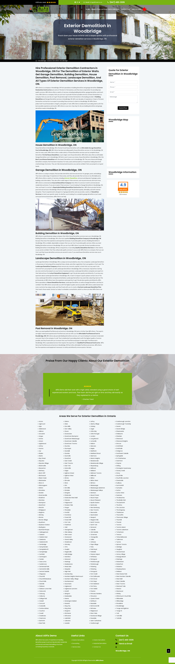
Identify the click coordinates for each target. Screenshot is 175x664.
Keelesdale (68, 596)
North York (94, 525)
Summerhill (120, 485)
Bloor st (41, 483)
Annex (41, 439)
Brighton (41, 512)
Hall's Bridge (68, 554)
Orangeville (94, 537)
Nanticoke (94, 505)
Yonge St (119, 611)
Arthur (41, 446)
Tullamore (119, 539)
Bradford (42, 498)
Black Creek (42, 478)
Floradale (68, 510)
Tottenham (120, 532)
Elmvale (67, 480)
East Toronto (69, 463)
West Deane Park (121, 574)
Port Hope (94, 581)
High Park (68, 571)
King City (67, 606)
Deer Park (42, 623)
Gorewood (68, 537)
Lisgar (92, 429)
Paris (92, 547)
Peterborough (95, 562)
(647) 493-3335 (117, 2)
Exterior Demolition (78, 640)
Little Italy (94, 431)
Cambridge (42, 544)
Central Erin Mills (44, 569)
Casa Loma (42, 562)
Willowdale (119, 598)
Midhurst (93, 468)
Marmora (93, 456)
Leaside (67, 623)
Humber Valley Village (71, 579)
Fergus (67, 507)
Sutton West (120, 493)
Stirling (118, 466)
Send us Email (125, 644)
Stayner (118, 463)
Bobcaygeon (43, 485)
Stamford (119, 461)
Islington (67, 593)
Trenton (118, 534)
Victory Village (120, 554)
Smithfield (119, 446)
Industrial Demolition (99, 643)
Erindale (67, 490)
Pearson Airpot (95, 554)
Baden (41, 453)
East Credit (68, 461)
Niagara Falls (94, 520)
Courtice (42, 611)
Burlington (42, 527)
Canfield (41, 554)
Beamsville (42, 466)
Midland (93, 471)
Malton (93, 443)
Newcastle (94, 512)
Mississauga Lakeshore (98, 488)
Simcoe (118, 443)
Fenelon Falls (69, 505)
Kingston (67, 611)
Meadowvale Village (97, 463)
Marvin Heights (95, 458)
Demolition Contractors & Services (105, 9)
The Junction (120, 507)
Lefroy (93, 421)
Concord (42, 603)
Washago (119, 559)
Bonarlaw (42, 490)
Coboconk (42, 591)
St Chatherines (121, 458)
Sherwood (119, 439)
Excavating (75, 643)
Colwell (41, 601)
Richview (93, 608)
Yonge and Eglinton (122, 608)
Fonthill (67, 512)
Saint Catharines (96, 621)
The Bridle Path (121, 500)
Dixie (66, 424)
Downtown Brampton (71, 436)
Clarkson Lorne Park (45, 589)
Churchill (42, 576)
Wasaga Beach (121, 557)
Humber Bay (69, 574)
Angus (41, 436)
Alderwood (42, 429)
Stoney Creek (120, 471)
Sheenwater (120, 431)
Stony (118, 473)
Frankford (68, 525)
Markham (94, 451)
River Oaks (94, 613)
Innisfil (67, 591)
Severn (118, 426)
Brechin (41, 507)
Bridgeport (42, 510)
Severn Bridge (120, 429)
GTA (66, 547)
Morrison (93, 493)
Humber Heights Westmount (74, 576)
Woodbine (119, 603)
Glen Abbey (68, 532)
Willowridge (119, 601)
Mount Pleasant (96, 500)
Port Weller (94, 589)
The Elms (119, 505)
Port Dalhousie (95, 576)
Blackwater (42, 480)
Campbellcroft (43, 549)
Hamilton (68, 557)
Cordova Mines (44, 608)
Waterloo (119, 566)
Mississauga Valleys (97, 490)
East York (68, 466)
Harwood (67, 559)
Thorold (118, 522)
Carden (41, 559)
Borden (41, 493)
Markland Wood (95, 453)
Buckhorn (42, 522)
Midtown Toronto (96, 473)
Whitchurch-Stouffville (123, 596)
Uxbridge (119, 547)
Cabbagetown (43, 532)
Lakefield (67, 618)
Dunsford (68, 458)
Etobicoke (68, 495)
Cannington (43, 557)
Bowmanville (43, 495)
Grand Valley (69, 539)
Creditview (42, 616)
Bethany (41, 471)
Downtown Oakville (71, 441)
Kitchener (68, 613)
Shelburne (119, 434)
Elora (66, 483)
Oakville (93, 530)
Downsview (68, 434)
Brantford (42, 505)
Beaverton (42, 468)
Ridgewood (94, 611)
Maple (92, 448)
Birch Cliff (42, 473)
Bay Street (42, 458)
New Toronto (95, 510)
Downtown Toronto (71, 443)
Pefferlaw (94, 557)
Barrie (41, 456)
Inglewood (68, 586)
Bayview (41, 461)
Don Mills (67, 426)
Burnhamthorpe (44, 530)
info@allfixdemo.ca (96, 2)
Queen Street (95, 598)
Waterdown (120, 562)
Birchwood (42, 475)
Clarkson (42, 586)
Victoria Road (120, 552)
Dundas (67, 453)
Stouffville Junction (122, 478)
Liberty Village (95, 424)
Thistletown (120, 512)
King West (68, 608)
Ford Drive (68, 515)
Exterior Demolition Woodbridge (57, 61)
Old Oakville (94, 532)
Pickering (93, 566)
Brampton (42, 502)
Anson (41, 441)
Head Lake (68, 566)
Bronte (41, 517)
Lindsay (93, 426)
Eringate (67, 493)
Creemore (42, 618)
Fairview (67, 500)
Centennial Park (44, 566)
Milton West (94, 480)
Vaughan (119, 549)
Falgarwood (68, 502)
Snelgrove (119, 451)
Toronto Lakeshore (122, 530)
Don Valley (68, 429)
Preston (93, 591)
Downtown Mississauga (72, 439)
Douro (67, 431)
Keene (67, 598)
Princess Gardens (96, 593)
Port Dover (94, 579)
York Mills (119, 616)
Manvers (93, 446)
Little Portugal (95, 434)
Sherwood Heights (122, 441)
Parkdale (93, 552)
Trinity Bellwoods (121, 537)
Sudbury (118, 483)
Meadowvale (95, 461)
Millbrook (93, 475)
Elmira (67, 478)
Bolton (41, 488)
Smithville (119, 448)
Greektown (68, 542)
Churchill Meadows (45, 579)
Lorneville (93, 441)
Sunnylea (119, 488)
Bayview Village (44, 463)
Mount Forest (95, 495)
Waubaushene (121, 569)
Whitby (118, 593)
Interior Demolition (99, 640)
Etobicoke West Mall (71, 498)
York (117, 613)
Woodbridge (42, 61)
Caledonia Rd (43, 542)
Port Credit (94, 574)
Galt (66, 527)
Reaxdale (93, 603)
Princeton (94, 596)
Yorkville (118, 618)
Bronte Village (43, 520)
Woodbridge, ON (123, 651)
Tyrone (118, 542)
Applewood (42, 443)
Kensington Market (71, 601)
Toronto (118, 525)
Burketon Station (44, 525)
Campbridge (43, 552)
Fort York (67, 522)
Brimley (41, 515)
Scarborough (95, 623)
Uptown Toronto (121, 544)
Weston (118, 589)
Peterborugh (95, 564)
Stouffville (119, 475)
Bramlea (41, 500)
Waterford (119, 564)
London (93, 436)
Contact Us (125, 9)
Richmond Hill (95, 606)
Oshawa (93, 542)
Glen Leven (68, 534)
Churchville (42, 581)
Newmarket (94, 515)
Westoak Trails (121, 586)
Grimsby (67, 544)
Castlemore (43, 564)
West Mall (119, 579)
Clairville (41, 584)
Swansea (119, 495)
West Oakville (120, 581)
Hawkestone (69, 564)
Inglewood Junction (71, 589)
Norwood (93, 527)
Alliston (41, 431)
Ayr (40, 451)
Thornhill (119, 520)
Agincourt (42, 424)
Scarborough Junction (123, 421)
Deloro (67, 421)
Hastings (67, 562)
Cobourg (42, 593)
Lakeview (67, 621)
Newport (93, 517)
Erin (66, 485)
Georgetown (69, 530)
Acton (41, 421)
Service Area (136, 9)
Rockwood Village (96, 616)
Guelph (67, 549)
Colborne (42, 596)
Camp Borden (43, 547)
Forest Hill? (68, 520)
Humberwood (69, 581)
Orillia (92, 539)
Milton (92, 478)
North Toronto (95, 522)
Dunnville (68, 456)
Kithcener (68, 616)
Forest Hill (68, 517)
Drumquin (68, 448)
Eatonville (68, 468)
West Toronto (120, 584)
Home (88, 9)
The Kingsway (120, 510)
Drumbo (67, 446)
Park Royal (94, 549)
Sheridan (119, 436)
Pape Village (94, 544)
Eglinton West (69, 475)
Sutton (118, 490)
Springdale (119, 456)
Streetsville (119, 480)
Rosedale (93, 618)
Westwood (119, 591)
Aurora (41, 448)
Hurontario (68, 584)
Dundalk (67, 451)
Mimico (93, 483)
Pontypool (94, 571)
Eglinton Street (69, 473)
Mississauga (94, 485)
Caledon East (43, 537)
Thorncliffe (119, 515)
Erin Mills (67, 488)
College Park (43, 598)
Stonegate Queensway (123, 468)
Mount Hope (94, 498)
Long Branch (94, 439)
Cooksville (42, 606)
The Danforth (120, 502)
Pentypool (94, 559)
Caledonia (42, 539)
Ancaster (42, 434)
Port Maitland (95, 584)
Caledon (41, 534)
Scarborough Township (123, 424)
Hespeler (67, 569)
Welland (118, 571)
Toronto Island (120, 527)
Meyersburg (94, 466)
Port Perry (94, 586)
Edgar (66, 471)
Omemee (94, 534)
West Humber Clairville (123, 576)
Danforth (42, 621)
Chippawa (42, 574)
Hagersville (68, 552)
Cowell (41, 613)
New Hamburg (95, 507)
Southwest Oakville (122, 453)
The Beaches (120, 498)
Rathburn (93, 601)
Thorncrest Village (122, 517)
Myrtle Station (95, 502)
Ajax (40, 426)
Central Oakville (44, 571)
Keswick (67, 603)
